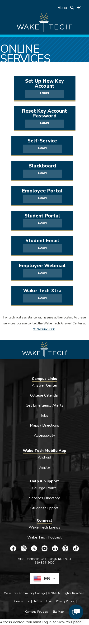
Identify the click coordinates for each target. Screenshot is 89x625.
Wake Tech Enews (45, 527)
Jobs (44, 415)
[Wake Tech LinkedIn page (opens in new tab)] (55, 548)
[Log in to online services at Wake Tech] (79, 7)
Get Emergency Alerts (45, 405)
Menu (62, 7)
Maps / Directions (44, 425)
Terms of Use (43, 601)
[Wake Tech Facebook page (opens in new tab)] (13, 548)
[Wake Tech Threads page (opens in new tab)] (65, 548)
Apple (44, 467)
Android (44, 457)
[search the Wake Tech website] (72, 7)
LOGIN (44, 93)
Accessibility (44, 435)
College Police (44, 488)
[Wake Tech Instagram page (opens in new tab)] (24, 548)
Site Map (58, 612)
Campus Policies (36, 612)
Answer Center (44, 385)
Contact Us (21, 601)
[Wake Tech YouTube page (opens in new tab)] (44, 548)
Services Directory (44, 498)
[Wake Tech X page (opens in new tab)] (34, 548)
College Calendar (44, 395)
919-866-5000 (44, 329)
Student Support (44, 508)
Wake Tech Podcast (44, 537)
